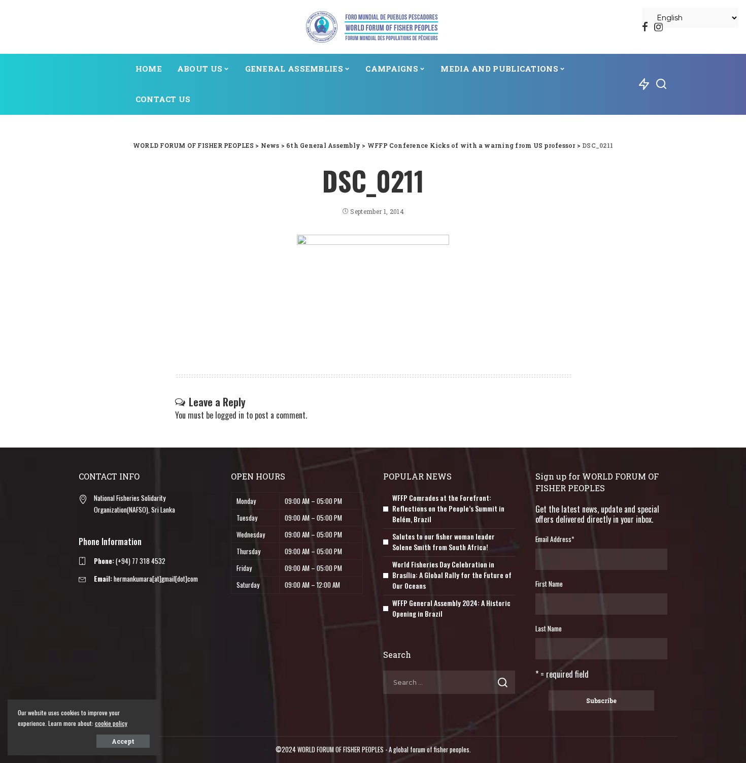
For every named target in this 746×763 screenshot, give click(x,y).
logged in (229, 415)
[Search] (661, 84)
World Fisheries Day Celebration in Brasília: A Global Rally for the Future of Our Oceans (452, 575)
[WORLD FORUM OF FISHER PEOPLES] (373, 27)
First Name (549, 584)
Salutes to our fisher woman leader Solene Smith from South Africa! (443, 541)
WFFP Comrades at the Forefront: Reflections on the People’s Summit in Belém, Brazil (448, 508)
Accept (123, 741)
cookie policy (111, 723)
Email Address (554, 539)
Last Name (548, 628)
